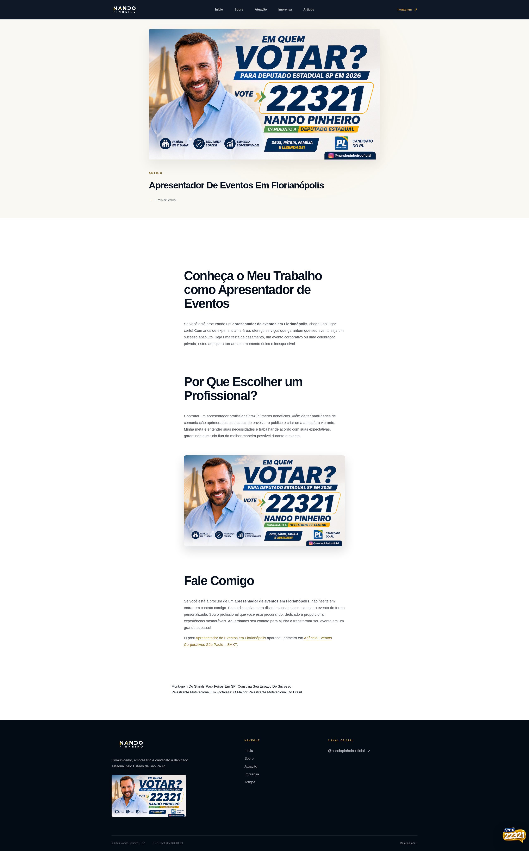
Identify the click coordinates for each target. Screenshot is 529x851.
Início (219, 9)
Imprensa (285, 9)
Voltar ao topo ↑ (408, 843)
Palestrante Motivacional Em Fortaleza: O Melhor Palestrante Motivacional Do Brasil (237, 692)
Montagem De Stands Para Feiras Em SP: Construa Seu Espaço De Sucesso (231, 686)
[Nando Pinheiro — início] (125, 9)
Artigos (308, 9)
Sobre (239, 9)
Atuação (261, 9)
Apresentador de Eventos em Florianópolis (231, 638)
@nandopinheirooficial (349, 751)
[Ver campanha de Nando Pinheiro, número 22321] (514, 836)
